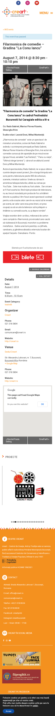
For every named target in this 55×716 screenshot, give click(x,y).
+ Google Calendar (39, 269)
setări (35, 705)
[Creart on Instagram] (6, 640)
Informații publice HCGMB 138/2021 (17, 567)
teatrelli (8, 304)
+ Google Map (11, 363)
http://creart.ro (11, 341)
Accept (8, 711)
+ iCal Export (44, 276)
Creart (8, 315)
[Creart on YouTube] (9, 640)
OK (42, 404)
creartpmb (17, 613)
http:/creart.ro (11, 381)
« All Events (8, 29)
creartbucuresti (19, 618)
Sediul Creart (11, 352)
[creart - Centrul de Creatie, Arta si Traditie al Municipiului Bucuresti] (14, 12)
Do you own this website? (17, 404)
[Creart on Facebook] (3, 640)
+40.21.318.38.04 (18, 603)
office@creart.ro (16, 593)
